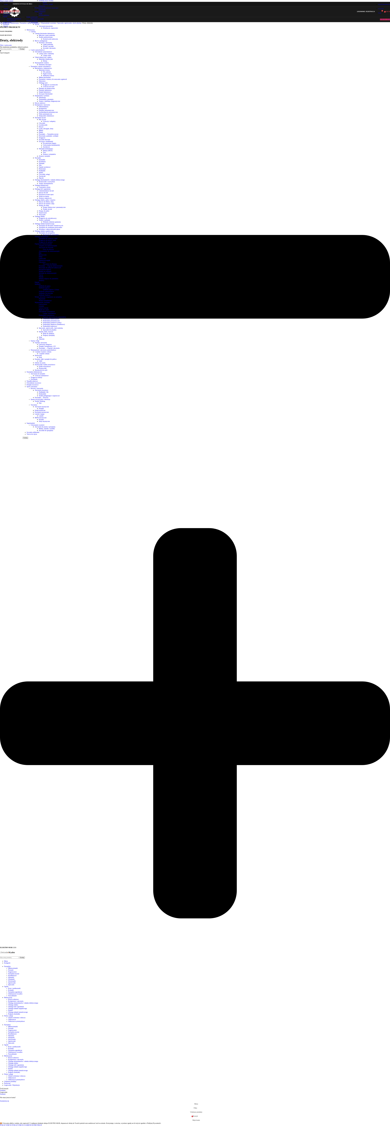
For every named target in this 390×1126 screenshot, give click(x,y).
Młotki (41, 130)
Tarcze (41, 275)
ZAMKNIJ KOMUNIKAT (33, 1125)
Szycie (37, 24)
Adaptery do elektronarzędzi (48, 246)
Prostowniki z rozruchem (47, 182)
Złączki (41, 178)
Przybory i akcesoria (45, 42)
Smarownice (43, 213)
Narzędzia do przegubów (47, 233)
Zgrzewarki (12, 983)
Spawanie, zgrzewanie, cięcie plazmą (51, 328)
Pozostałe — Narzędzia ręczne (48, 134)
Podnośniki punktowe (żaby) (52, 322)
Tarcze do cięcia (32, 434)
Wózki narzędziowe (45, 300)
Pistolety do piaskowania (47, 88)
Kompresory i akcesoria (42, 105)
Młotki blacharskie (45, 77)
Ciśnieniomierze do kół (46, 191)
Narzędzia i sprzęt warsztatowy (41, 66)
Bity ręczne (42, 119)
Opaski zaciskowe (44, 167)
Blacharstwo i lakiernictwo (43, 68)
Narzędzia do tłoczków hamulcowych (51, 225)
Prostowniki (43, 368)
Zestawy (41, 280)
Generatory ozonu (44, 187)
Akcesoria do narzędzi (38, 374)
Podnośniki (42, 394)
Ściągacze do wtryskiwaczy (48, 218)
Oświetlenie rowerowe (34, 383)
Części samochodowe (38, 50)
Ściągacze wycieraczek (50, 85)
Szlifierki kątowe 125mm (51, 289)
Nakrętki (41, 163)
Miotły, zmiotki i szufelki (47, 429)
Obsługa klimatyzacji (41, 185)
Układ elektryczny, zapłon (43, 57)
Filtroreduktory (43, 107)
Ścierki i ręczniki (48, 46)
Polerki (37, 282)
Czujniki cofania (44, 353)
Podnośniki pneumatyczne (51, 321)
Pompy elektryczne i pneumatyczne (54, 207)
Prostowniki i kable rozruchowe (45, 364)
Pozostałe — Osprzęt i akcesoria (49, 348)
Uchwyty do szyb (48, 86)
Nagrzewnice (12, 972)
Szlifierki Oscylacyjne (46, 293)
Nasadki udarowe (32, 381)
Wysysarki (42, 214)
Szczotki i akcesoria (49, 48)
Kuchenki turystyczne (42, 412)
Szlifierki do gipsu (44, 286)
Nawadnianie (11, 20)
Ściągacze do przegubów (51, 235)
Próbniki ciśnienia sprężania (52, 222)
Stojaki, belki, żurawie (46, 332)
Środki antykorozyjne (46, 37)
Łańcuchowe (43, 304)
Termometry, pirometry (46, 99)
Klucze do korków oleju (46, 203)
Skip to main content (6, 1)
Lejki (40, 361)
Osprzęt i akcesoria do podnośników (54, 317)
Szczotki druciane (44, 139)
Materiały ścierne (44, 70)
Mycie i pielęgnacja (41, 41)
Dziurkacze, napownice (50, 28)
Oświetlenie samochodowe (43, 52)
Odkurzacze (12, 1019)
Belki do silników (48, 333)
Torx (44, 152)
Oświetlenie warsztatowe (47, 311)
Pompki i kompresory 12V (47, 346)
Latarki (41, 416)
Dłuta (40, 257)
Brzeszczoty (43, 255)
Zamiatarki (42, 10)
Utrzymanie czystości (37, 425)
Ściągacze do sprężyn (46, 242)
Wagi (40, 13)
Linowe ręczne (43, 308)
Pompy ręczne (47, 209)
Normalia (38, 158)
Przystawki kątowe (45, 269)
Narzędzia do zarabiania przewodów (50, 227)
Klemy (45, 61)
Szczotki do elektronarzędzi (47, 273)
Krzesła (41, 419)
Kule (40, 357)
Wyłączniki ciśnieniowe (46, 116)
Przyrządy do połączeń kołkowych (50, 268)
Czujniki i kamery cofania (43, 352)
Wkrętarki (11, 979)
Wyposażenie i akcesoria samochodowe (43, 350)
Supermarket (31, 423)
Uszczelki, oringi (44, 174)
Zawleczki (42, 176)
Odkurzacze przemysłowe (16, 1021)
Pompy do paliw (44, 211)
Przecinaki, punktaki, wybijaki (48, 136)
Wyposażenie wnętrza (42, 63)
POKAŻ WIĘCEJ (12, 1125)
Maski (45, 2)
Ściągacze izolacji (36, 377)
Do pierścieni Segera (49, 143)
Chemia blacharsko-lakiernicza (44, 33)
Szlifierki (38, 284)
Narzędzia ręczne (40, 118)
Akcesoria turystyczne (42, 407)
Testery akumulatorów (46, 183)
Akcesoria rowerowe (41, 390)
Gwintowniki (43, 125)
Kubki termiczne (40, 410)
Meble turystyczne (41, 418)
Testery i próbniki (44, 220)
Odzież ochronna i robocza (16, 1017)
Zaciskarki (34, 379)
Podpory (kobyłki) (49, 335)
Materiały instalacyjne (46, 59)
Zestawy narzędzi (44, 156)
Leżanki (41, 306)
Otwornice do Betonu (50, 264)
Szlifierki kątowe (44, 288)
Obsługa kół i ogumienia (42, 189)
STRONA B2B (385, 19)
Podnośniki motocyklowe (51, 319)
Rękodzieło (34, 22)
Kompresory (43, 108)
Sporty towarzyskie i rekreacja (40, 399)
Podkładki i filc (44, 392)
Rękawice (42, 6)
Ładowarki (42, 258)
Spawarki (11, 985)
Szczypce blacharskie (46, 94)
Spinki (41, 172)
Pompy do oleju (44, 205)
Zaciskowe (46, 147)
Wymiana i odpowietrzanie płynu (49, 229)
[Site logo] (10, 17)
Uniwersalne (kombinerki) (51, 145)
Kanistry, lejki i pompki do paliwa (45, 359)
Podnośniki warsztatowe (46, 315)
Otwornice (42, 262)
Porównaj (7, 1083)
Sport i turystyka (32, 386)
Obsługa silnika (40, 216)
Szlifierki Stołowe (44, 295)
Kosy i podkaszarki (14, 988)
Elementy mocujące (45, 64)
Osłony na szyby (40, 363)
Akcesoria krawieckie (46, 26)
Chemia (33, 32)
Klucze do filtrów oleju (46, 202)
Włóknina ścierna (48, 75)
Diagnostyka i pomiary (42, 96)
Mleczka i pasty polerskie (47, 35)
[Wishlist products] (377, 12)
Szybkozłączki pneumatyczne (48, 112)
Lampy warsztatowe (49, 313)
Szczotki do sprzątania (46, 430)
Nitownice (42, 81)
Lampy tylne (47, 55)
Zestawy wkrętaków (49, 154)
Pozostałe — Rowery (41, 397)
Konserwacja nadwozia (50, 39)
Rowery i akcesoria (37, 388)
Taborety (41, 339)
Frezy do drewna (48, 249)
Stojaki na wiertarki (45, 271)
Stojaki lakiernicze (45, 92)
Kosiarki (11, 990)
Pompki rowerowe (32, 385)
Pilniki (41, 132)
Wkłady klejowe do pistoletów (48, 278)
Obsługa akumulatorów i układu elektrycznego (50, 180)
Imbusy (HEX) (48, 150)
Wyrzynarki (12, 981)
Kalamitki (42, 160)
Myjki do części (44, 310)
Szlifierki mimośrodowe (46, 291)
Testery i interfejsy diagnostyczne (49, 101)
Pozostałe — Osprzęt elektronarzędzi (50, 266)
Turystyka (34, 405)
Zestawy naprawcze (45, 198)
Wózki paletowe (44, 15)
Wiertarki (11, 977)
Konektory (42, 161)
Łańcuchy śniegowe (45, 344)
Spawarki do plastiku (49, 330)
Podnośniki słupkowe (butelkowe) (54, 324)
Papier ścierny (47, 74)
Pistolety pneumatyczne (46, 110)
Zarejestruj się (4, 1101)
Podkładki (42, 171)
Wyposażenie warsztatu (42, 302)
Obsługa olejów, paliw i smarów (45, 200)
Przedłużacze (12, 975)
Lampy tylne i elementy (46, 53)
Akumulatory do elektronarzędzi (49, 251)
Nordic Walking (40, 401)
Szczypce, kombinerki (46, 141)
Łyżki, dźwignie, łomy (46, 128)
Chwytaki (42, 123)
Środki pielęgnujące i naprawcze (49, 396)
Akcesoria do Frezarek (46, 247)
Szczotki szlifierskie (33, 432)
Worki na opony (44, 196)
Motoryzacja (31, 30)
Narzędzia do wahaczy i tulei (48, 238)
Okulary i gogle (48, 4)
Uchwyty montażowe (42, 375)
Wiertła (41, 277)
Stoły (40, 337)
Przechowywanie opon (46, 194)
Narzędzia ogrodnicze (14, 19)
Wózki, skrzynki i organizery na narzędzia (48, 297)
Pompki (41, 408)
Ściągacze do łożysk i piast (47, 240)
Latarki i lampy (39, 414)
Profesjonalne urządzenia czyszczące (46, 8)
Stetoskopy (42, 97)
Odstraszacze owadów (15, 994)
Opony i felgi (35, 341)
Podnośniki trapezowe (50, 326)
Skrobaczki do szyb (41, 370)
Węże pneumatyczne (45, 114)
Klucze (41, 127)
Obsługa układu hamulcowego (44, 224)
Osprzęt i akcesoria (41, 343)
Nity (40, 165)
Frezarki (10, 970)
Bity (40, 253)
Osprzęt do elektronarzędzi (43, 244)
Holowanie (38, 355)
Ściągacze (42, 138)
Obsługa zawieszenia (41, 236)
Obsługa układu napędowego (44, 231)
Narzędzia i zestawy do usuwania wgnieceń (53, 79)
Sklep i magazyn (40, 11)
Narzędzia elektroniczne (34, 372)
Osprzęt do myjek (44, 260)
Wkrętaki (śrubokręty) (46, 149)
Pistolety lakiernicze (45, 90)
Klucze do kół (43, 193)
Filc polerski (47, 72)
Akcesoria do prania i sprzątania (45, 427)
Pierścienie (42, 169)
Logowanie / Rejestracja (12, 1085)
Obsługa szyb (43, 83)
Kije (40, 403)
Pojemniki (42, 299)
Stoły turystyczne (44, 421)
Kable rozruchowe (45, 366)
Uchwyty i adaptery (49, 121)
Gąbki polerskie (48, 44)
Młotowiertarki (13, 968)
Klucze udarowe (40, 103)
